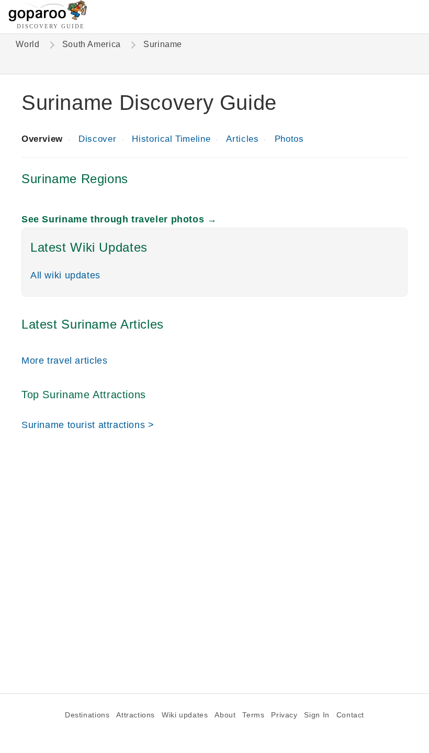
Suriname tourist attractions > (87, 424)
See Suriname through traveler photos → (119, 218)
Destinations (87, 715)
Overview (42, 139)
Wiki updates (185, 715)
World (27, 44)
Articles (242, 139)
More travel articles (64, 360)
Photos (289, 139)
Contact (350, 715)
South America (91, 44)
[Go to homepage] (47, 18)
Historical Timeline (171, 139)
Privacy (284, 715)
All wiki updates (65, 274)
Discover (97, 139)
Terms (253, 715)
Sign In (316, 715)
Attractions (135, 715)
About (224, 715)
